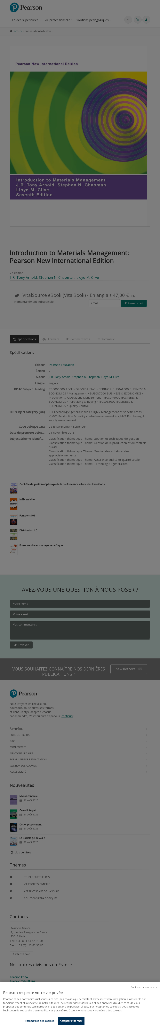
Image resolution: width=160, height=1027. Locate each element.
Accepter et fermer (71, 1021)
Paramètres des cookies (39, 1021)
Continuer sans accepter (144, 987)
